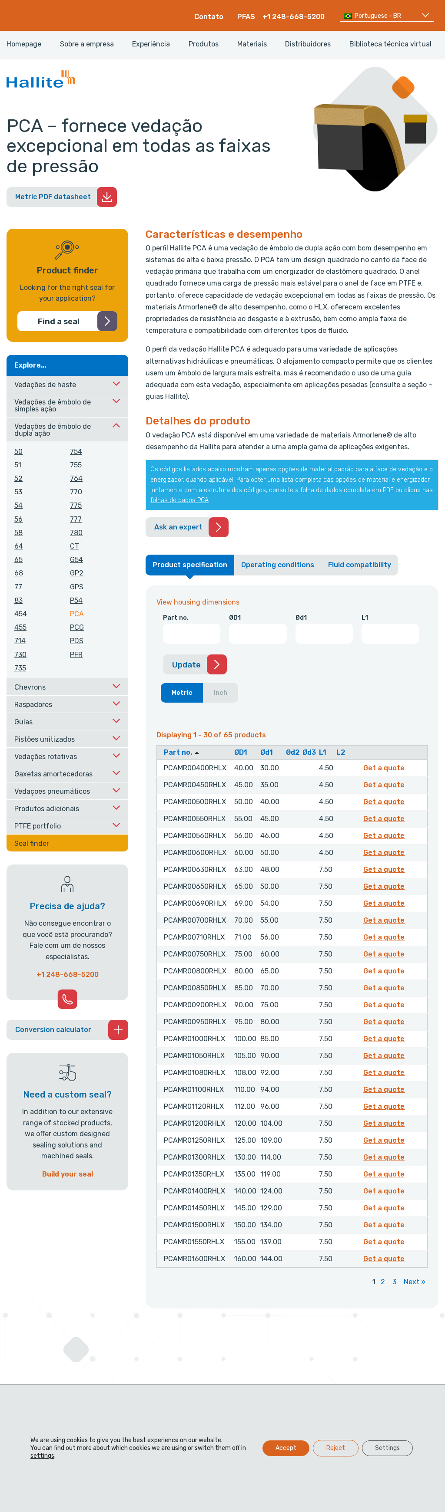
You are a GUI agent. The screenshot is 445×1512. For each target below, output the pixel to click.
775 (76, 505)
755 (76, 465)
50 (18, 451)
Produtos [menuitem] (204, 44)
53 (18, 492)
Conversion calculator (53, 1030)
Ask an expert (178, 527)
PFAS (246, 17)
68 (18, 573)
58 (18, 533)
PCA (77, 614)
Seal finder (31, 843)
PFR (76, 655)
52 (18, 478)
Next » (414, 1282)
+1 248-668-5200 (293, 17)
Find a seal (59, 321)
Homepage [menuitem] (24, 44)
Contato (208, 17)
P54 (76, 600)
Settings (387, 1448)
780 (76, 533)
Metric (182, 693)
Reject (335, 1448)
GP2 (76, 573)
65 (18, 559)
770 (76, 492)
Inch (220, 693)
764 (76, 478)
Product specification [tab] (190, 565)
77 (18, 587)
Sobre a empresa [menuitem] (87, 44)
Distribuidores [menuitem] (308, 44)
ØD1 (235, 617)
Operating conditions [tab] (277, 565)
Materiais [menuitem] (252, 44)
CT (74, 546)
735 (20, 668)
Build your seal (67, 1174)
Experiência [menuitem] (151, 44)
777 (76, 519)
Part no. (176, 617)
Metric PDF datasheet (53, 197)
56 (18, 519)
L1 (365, 617)
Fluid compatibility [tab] (359, 565)
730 (20, 655)
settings (42, 1455)
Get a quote (385, 767)
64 (18, 546)
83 (18, 600)
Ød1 (301, 617)
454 (20, 614)
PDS (76, 641)
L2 (340, 752)
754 (76, 451)
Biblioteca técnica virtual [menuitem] (390, 44)
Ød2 (292, 752)
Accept (286, 1448)
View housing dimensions (197, 602)
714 (20, 641)
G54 (76, 559)
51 (17, 465)
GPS (76, 587)
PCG (77, 627)
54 (18, 505)
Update (186, 665)
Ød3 (309, 752)
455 (20, 627)
